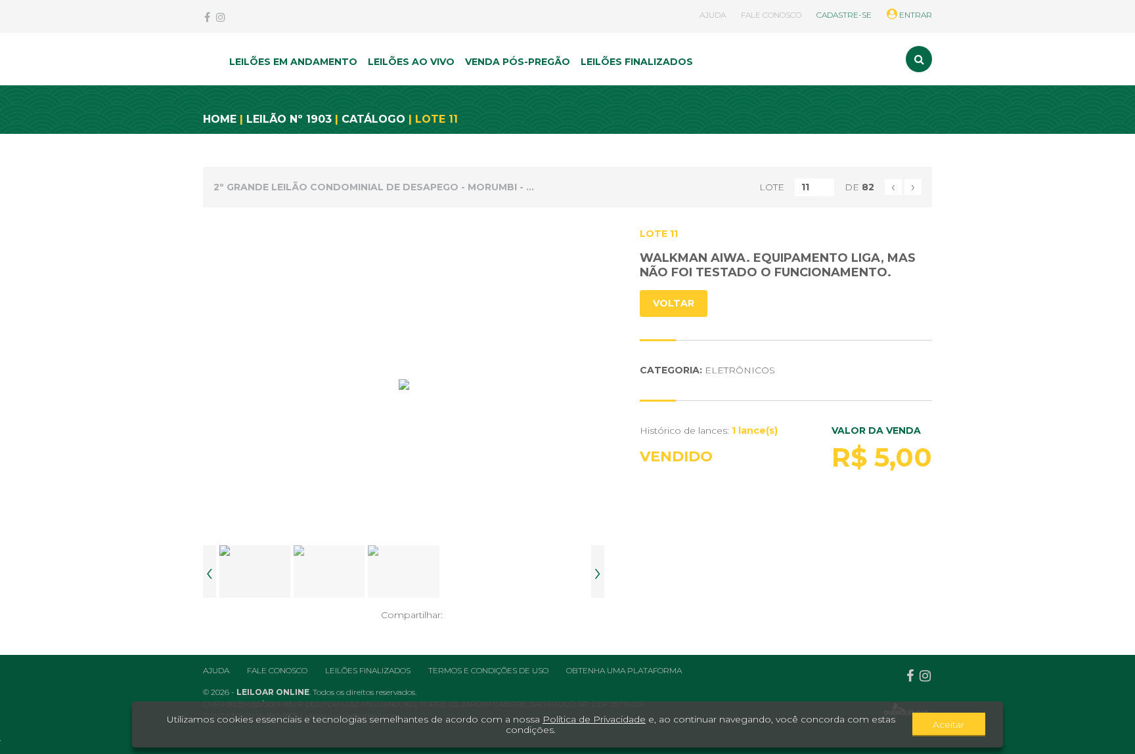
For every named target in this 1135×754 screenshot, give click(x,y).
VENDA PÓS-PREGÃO (517, 62)
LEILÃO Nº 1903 (289, 119)
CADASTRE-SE (844, 15)
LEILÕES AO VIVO (411, 62)
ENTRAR (914, 15)
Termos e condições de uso (488, 670)
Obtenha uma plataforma (624, 670)
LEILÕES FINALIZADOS (637, 62)
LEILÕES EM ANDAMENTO (293, 62)
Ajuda (216, 670)
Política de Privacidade (594, 719)
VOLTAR (673, 303)
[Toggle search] (919, 59)
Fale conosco (277, 670)
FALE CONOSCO (771, 15)
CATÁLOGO (373, 119)
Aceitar (948, 724)
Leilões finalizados (368, 670)
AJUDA (713, 15)
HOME (219, 119)
